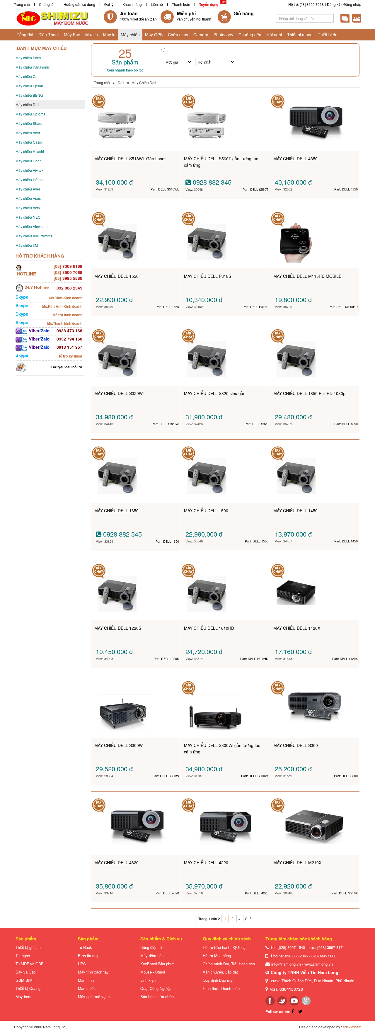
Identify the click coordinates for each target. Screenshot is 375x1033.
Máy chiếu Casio (29, 141)
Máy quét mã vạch (94, 996)
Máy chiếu (130, 35)
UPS (82, 963)
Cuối (249, 918)
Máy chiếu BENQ (29, 95)
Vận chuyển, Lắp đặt (220, 972)
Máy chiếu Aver (28, 188)
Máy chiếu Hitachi (30, 151)
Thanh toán (181, 4)
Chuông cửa (249, 35)
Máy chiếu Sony (28, 57)
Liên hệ (157, 4)
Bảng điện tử (151, 947)
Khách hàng (132, 4)
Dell (121, 82)
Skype (22, 297)
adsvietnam (352, 1026)
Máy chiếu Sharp (29, 123)
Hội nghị (274, 35)
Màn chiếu (87, 988)
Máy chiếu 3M (27, 245)
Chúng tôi (46, 4)
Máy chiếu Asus (28, 198)
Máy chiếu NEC (28, 217)
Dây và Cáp (25, 972)
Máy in (109, 35)
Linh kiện (148, 980)
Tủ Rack (85, 947)
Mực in (91, 35)
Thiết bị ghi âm (28, 947)
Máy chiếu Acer (28, 132)
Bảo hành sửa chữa (157, 996)
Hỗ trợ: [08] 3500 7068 (306, 4)
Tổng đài (25, 35)
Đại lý (108, 4)
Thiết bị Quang (28, 988)
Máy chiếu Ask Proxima (34, 235)
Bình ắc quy (88, 955)
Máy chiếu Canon (30, 76)
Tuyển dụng (208, 4)
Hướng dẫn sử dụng (79, 4)
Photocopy (223, 35)
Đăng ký (333, 4)
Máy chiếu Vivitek (29, 170)
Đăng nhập (352, 4)
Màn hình (86, 980)
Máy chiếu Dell (27, 104)
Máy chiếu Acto (28, 207)
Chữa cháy (178, 35)
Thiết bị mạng (300, 35)
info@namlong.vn (286, 964)
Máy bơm (23, 996)
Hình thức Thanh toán (221, 988)
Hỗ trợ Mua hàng (217, 955)
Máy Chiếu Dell (144, 82)
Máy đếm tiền (151, 955)
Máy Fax (72, 35)
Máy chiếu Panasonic (33, 66)
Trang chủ (22, 4)
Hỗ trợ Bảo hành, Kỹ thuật (225, 947)
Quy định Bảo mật (218, 980)
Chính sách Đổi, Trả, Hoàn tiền (229, 963)
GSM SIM (24, 980)
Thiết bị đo (328, 35)
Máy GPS (154, 35)
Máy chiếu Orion (29, 160)
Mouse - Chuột (152, 972)
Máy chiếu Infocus (30, 179)
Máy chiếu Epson (29, 85)
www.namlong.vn (318, 964)
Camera (200, 35)
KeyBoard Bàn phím (157, 963)
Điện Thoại (48, 35)
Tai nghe (23, 955)
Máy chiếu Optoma (30, 113)
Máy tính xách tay (93, 972)
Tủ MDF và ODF (29, 963)
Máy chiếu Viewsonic (32, 226)
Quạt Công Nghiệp (155, 988)
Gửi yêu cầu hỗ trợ (66, 367)
